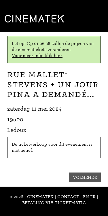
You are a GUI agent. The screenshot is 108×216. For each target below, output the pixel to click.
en (86, 196)
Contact (68, 196)
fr (93, 196)
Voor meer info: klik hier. (37, 55)
